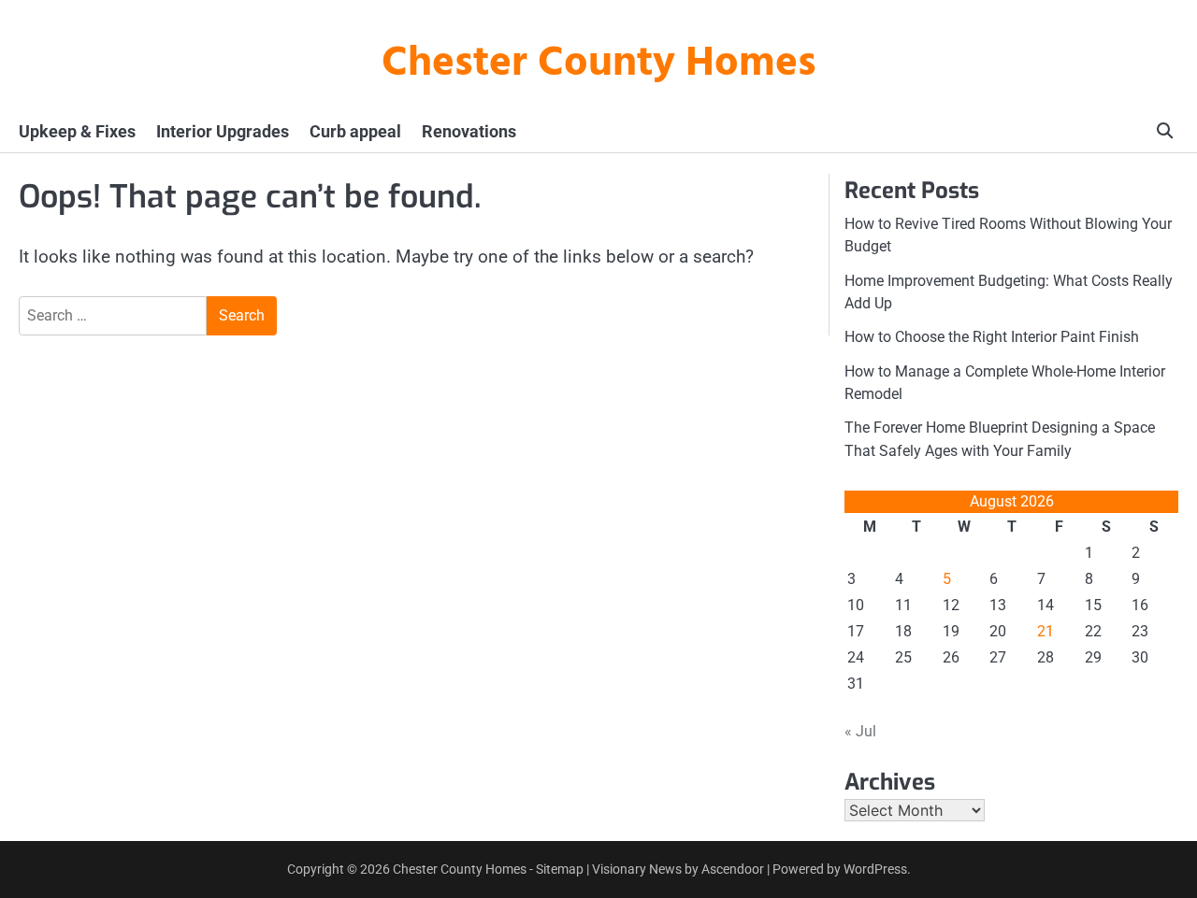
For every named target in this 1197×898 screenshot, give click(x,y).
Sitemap (560, 869)
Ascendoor (732, 869)
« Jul (860, 731)
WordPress (875, 869)
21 (1045, 631)
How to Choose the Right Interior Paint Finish (991, 337)
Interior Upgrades (222, 131)
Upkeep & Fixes (77, 131)
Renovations (469, 131)
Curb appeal (355, 131)
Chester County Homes (599, 64)
